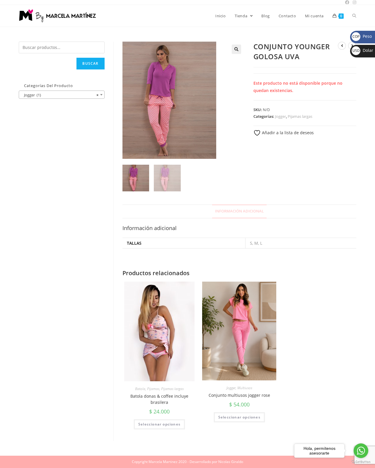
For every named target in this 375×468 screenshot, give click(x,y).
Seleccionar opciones (159, 424)
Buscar (90, 63)
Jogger (280, 116)
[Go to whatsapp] (361, 450)
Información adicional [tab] (239, 211)
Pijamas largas (300, 116)
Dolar (362, 50)
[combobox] (62, 95)
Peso (362, 36)
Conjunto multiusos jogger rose (239, 395)
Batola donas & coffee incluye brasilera (159, 399)
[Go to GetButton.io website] (361, 462)
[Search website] (354, 16)
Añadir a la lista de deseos (287, 132)
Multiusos (244, 387)
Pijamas (153, 388)
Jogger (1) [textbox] (59, 95)
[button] (236, 49)
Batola (140, 388)
